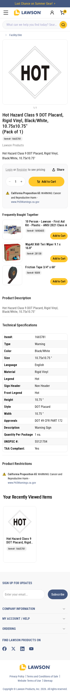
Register (22, 169)
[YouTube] (31, 649)
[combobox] (35, 25)
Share (60, 169)
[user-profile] (52, 12)
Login (9, 169)
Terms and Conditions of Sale (42, 676)
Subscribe (57, 594)
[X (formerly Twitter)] (13, 649)
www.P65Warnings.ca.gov (25, 201)
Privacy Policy (17, 676)
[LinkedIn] (22, 649)
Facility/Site (15, 35)
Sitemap (48, 680)
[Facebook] (4, 649)
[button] (28, 107)
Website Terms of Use (29, 680)
